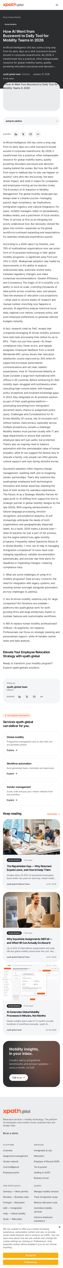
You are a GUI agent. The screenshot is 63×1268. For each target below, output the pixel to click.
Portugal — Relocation (14, 1202)
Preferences (30, 1262)
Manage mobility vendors (46, 1191)
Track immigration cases (46, 1197)
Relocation (39, 1156)
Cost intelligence (11, 1167)
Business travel (41, 1178)
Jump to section (31, 121)
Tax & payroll (40, 1167)
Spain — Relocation (12, 1219)
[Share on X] (23, 134)
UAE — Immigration (12, 1208)
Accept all (31, 1255)
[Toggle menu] (57, 5)
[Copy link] (38, 134)
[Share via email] (31, 134)
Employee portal (11, 1172)
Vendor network (11, 1161)
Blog (5, 17)
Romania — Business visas (16, 1197)
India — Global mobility (14, 1213)
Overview (7, 1150)
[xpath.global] (13, 5)
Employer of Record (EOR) (46, 1161)
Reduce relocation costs (45, 1202)
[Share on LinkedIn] (16, 134)
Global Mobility (14, 17)
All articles (52, 814)
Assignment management (15, 1156)
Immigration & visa (43, 1150)
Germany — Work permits (15, 1191)
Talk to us (17, 1077)
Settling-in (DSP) (42, 1172)
